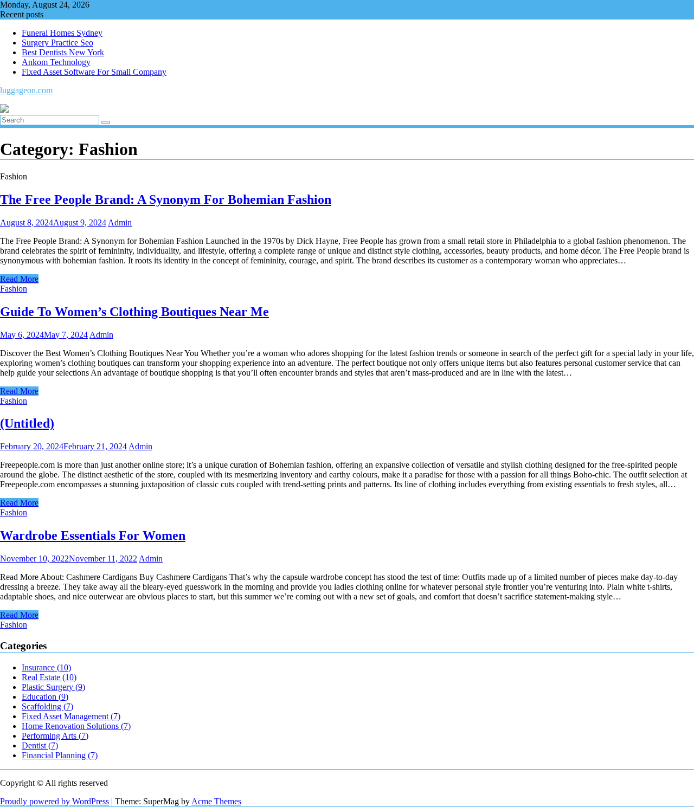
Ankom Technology (56, 62)
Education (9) (45, 696)
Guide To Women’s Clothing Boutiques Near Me (134, 312)
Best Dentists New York (63, 52)
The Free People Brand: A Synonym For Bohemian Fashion (165, 199)
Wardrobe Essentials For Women (92, 535)
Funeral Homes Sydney (62, 32)
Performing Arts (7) (55, 735)
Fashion (13, 288)
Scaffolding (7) (47, 706)
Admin (120, 222)
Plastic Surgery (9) (53, 687)
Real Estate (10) (49, 677)
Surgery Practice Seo (57, 42)
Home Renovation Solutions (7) (76, 726)
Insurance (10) (46, 667)
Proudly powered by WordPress (54, 801)
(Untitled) (27, 423)
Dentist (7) (40, 745)
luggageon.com (26, 90)
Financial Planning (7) (60, 755)
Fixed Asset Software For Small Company (94, 71)
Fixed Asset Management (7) (71, 716)
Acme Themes (216, 801)
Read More (19, 278)
